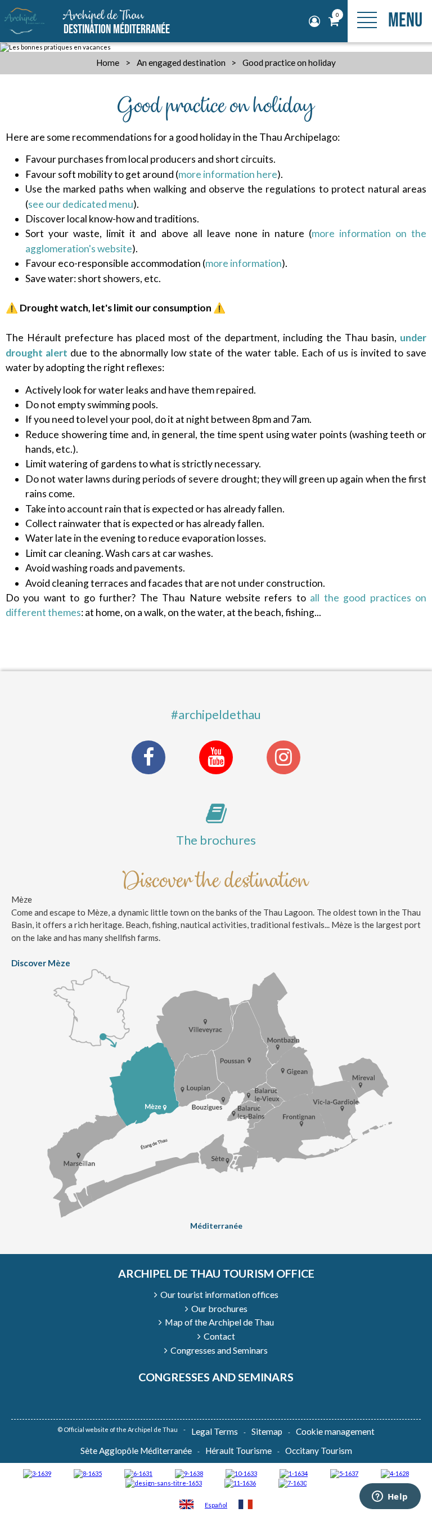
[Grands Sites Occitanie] (294, 1472)
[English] (186, 1506)
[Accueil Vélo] (37, 1472)
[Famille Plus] (395, 1472)
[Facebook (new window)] (148, 757)
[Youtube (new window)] (216, 757)
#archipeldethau (216, 714)
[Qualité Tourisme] (163, 1482)
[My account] (316, 21)
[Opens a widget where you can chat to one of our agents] (390, 1497)
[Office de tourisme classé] (240, 1482)
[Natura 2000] (241, 1472)
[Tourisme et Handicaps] (189, 1472)
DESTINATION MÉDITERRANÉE (117, 22)
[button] (333, 21)
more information (243, 263)
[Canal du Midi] (292, 1482)
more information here (227, 174)
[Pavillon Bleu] (138, 1472)
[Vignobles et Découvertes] (88, 1472)
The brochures (216, 839)
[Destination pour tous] (344, 1472)
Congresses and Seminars (216, 1377)
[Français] (245, 1506)
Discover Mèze (40, 963)
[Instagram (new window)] (283, 757)
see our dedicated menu (80, 204)
